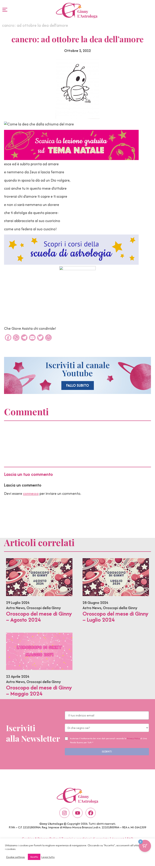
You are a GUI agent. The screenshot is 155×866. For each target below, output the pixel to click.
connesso (31, 493)
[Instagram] (64, 813)
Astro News (15, 608)
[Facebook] (91, 813)
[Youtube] (77, 813)
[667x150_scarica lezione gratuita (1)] (71, 158)
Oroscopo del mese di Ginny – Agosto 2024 (39, 617)
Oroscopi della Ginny (43, 608)
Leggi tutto (48, 857)
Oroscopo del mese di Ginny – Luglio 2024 (115, 617)
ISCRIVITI (107, 751)
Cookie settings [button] (15, 857)
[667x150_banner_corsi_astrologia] (71, 263)
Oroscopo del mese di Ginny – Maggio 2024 (39, 690)
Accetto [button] (34, 857)
